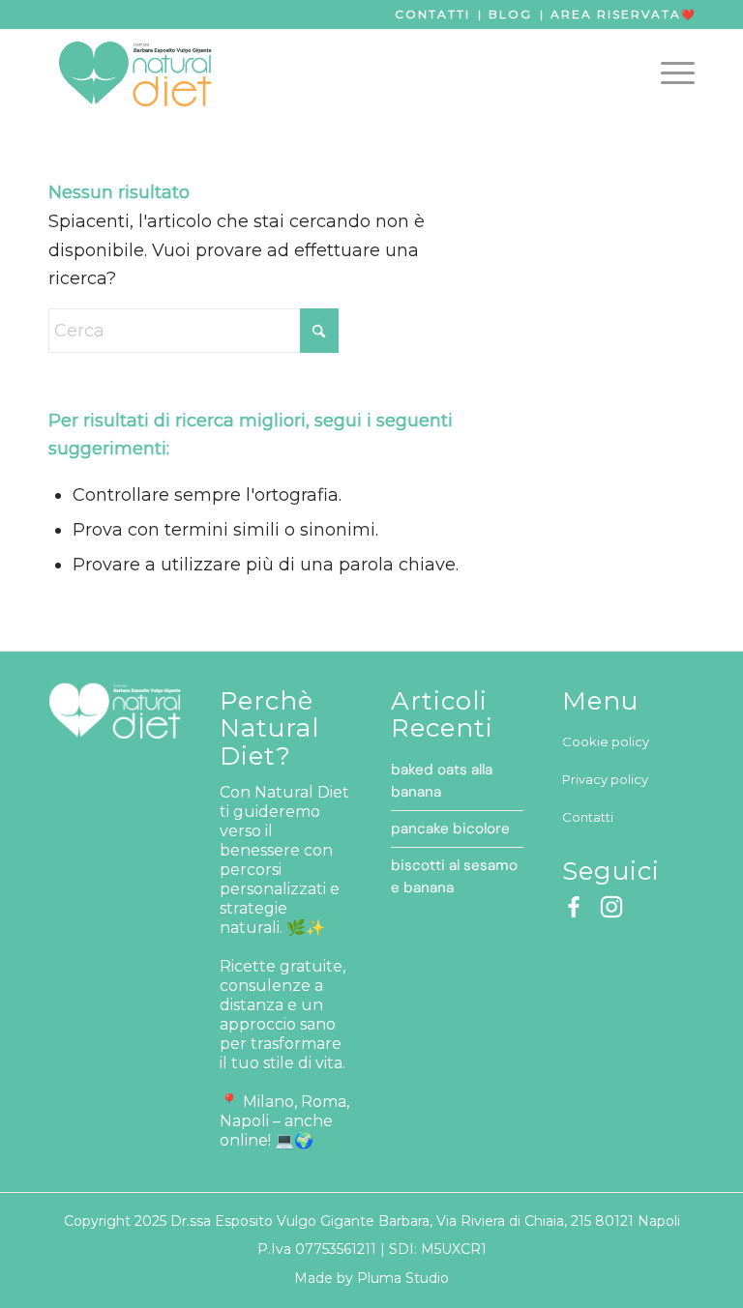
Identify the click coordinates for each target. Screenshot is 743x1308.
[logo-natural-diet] (135, 72)
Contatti (432, 14)
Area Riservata (615, 14)
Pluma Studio (403, 1278)
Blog (510, 14)
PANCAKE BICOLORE (450, 828)
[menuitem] (668, 72)
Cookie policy (605, 741)
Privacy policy (605, 779)
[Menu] (668, 72)
